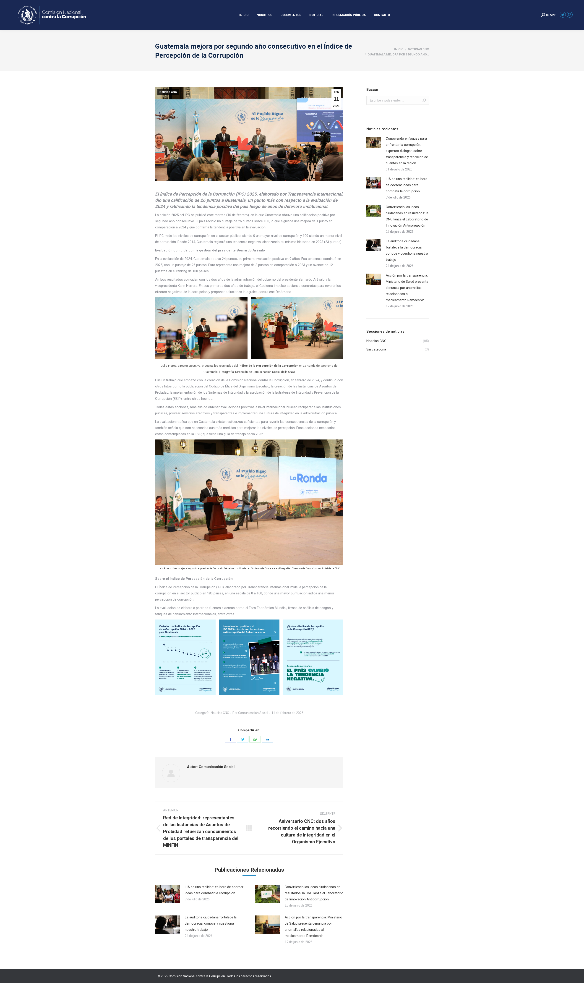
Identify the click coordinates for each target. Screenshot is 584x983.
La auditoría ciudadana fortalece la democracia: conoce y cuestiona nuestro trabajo (211, 923)
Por (250, 713)
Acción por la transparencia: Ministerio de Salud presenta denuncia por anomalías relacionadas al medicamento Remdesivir (313, 926)
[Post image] (167, 894)
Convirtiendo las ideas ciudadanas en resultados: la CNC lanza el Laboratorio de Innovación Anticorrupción (314, 893)
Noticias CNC (168, 92)
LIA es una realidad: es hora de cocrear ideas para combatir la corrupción (214, 890)
